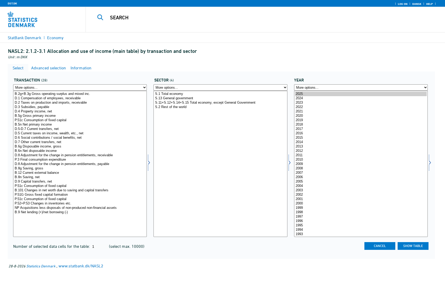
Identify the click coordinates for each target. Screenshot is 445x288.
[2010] (361, 160)
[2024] (361, 98)
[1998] (361, 212)
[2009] (361, 164)
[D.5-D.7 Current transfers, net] (80, 129)
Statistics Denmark (40, 266)
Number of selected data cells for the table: (52, 246)
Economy (55, 37)
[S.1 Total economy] (220, 94)
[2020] (361, 116)
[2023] (361, 103)
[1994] (361, 230)
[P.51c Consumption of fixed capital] (80, 120)
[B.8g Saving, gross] (80, 168)
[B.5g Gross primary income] (80, 116)
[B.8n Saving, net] (80, 177)
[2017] (361, 129)
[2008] (361, 168)
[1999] (361, 208)
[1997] (361, 217)
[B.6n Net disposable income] (80, 151)
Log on (402, 4)
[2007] (361, 173)
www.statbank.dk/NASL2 (80, 266)
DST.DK (12, 3)
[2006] (361, 177)
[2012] (361, 151)
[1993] (361, 234)
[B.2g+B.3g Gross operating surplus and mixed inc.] (80, 94)
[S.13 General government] (220, 98)
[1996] (361, 221)
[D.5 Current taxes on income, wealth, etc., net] (80, 133)
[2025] (361, 94)
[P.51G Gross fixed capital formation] (80, 195)
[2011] (361, 155)
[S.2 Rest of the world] (220, 107)
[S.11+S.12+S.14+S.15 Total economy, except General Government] (220, 103)
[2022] (361, 107)
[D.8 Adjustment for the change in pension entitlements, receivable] (80, 155)
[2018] (361, 124)
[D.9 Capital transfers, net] (80, 181)
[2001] (361, 199)
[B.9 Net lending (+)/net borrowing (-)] (80, 212)
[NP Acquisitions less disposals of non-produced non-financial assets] (80, 208)
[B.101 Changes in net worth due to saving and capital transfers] (80, 190)
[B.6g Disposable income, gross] (80, 146)
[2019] (361, 120)
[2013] (361, 146)
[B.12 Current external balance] (80, 173)
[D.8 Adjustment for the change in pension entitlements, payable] (80, 164)
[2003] (361, 190)
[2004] (361, 186)
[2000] (361, 203)
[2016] (361, 133)
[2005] (361, 181)
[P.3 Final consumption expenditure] (80, 160)
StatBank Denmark (24, 37)
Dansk (416, 4)
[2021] (361, 111)
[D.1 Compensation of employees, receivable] (80, 98)
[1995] (361, 225)
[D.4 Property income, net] (80, 111)
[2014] (361, 142)
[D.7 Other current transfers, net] (80, 142)
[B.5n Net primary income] (80, 124)
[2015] (361, 138)
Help (429, 4)
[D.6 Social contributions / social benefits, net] (80, 138)
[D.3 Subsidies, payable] (80, 107)
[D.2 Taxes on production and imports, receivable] (80, 103)
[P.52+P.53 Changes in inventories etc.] (80, 203)
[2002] (361, 195)
